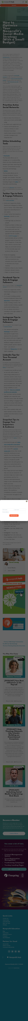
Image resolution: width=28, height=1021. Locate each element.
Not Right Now (14, 517)
